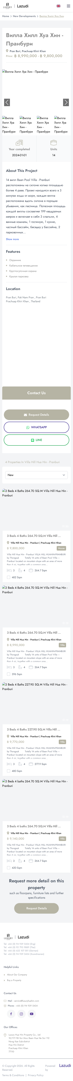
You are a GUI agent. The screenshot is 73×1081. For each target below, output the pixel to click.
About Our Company (17, 974)
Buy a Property (14, 980)
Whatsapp (38, 427)
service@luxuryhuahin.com (23, 1001)
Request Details (38, 415)
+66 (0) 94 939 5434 (23, 1005)
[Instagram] (21, 1014)
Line (38, 440)
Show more (12, 239)
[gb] (59, 6)
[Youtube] (32, 1014)
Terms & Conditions (13, 1075)
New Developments (24, 16)
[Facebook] (11, 1014)
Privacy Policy (35, 1075)
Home (5, 16)
